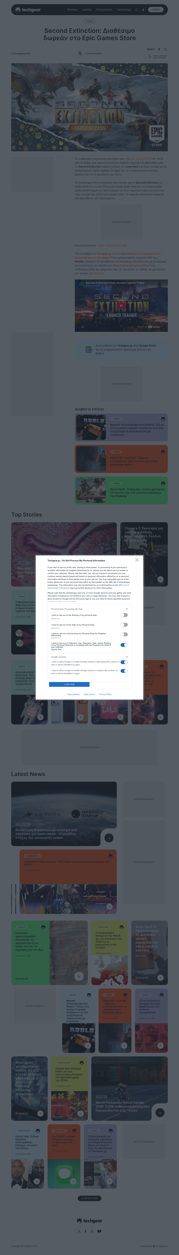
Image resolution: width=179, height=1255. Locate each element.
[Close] (138, 560)
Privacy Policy (105, 694)
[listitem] (89, 608)
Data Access (89, 694)
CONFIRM (69, 684)
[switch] (124, 615)
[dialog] (89, 627)
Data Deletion (74, 694)
